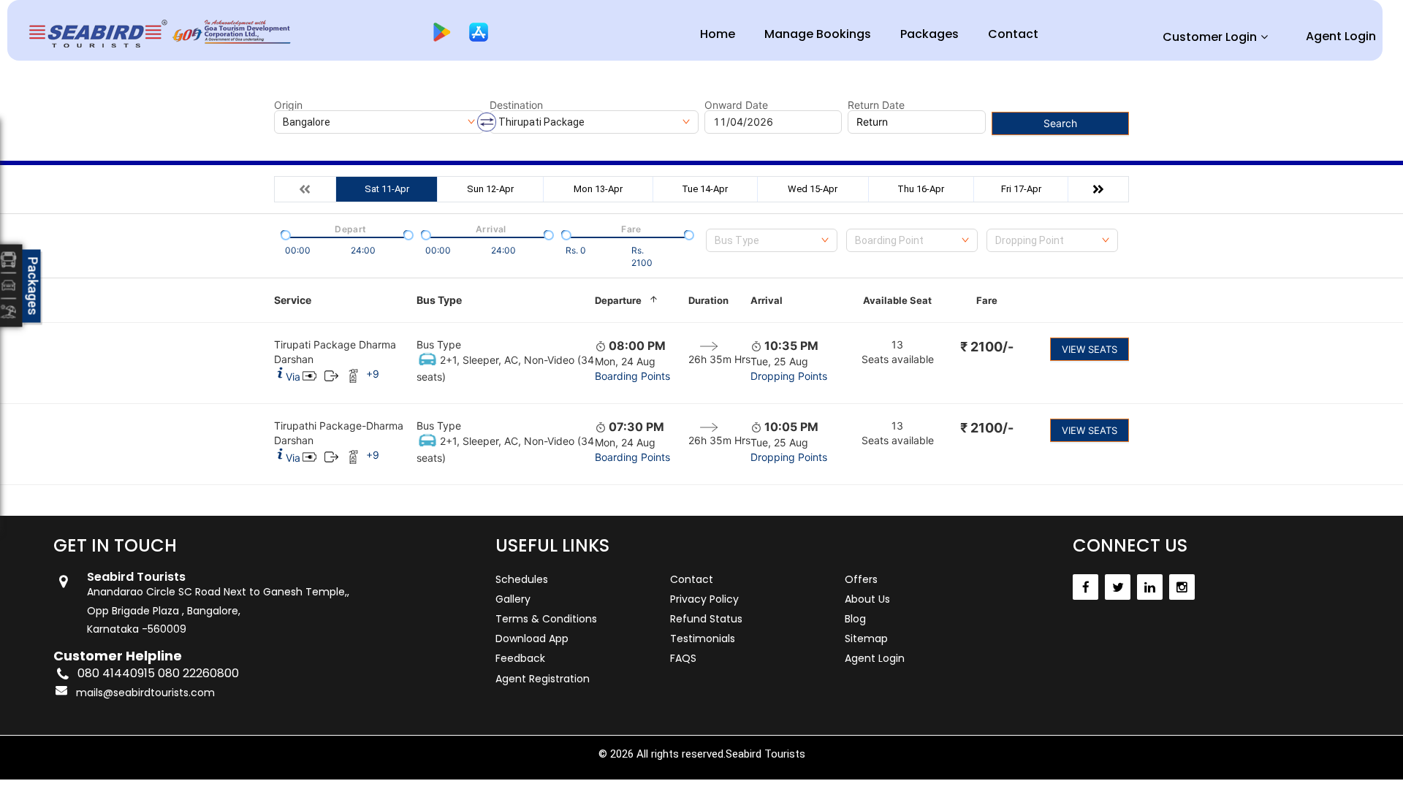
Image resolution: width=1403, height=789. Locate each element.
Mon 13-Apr (598, 188)
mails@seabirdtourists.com (145, 692)
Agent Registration (542, 678)
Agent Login (1341, 36)
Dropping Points (788, 376)
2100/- (987, 346)
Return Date (876, 105)
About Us (867, 599)
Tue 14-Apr (705, 188)
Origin (288, 105)
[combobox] (772, 240)
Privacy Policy (704, 599)
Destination (516, 105)
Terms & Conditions (546, 618)
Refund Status (706, 618)
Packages (929, 33)
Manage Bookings (817, 33)
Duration (708, 300)
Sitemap (866, 638)
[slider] (284, 233)
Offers (861, 579)
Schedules (521, 579)
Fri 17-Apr (1021, 188)
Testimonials (702, 638)
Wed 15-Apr (812, 188)
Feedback (520, 658)
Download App (532, 638)
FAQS (683, 658)
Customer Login (1210, 36)
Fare (986, 300)
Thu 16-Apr (920, 188)
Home (717, 33)
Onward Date (736, 105)
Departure (618, 300)
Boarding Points (632, 376)
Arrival (766, 300)
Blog (855, 618)
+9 (372, 373)
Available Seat (897, 300)
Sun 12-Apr (490, 188)
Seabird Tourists (765, 754)
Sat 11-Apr (387, 188)
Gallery (513, 599)
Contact (1013, 33)
